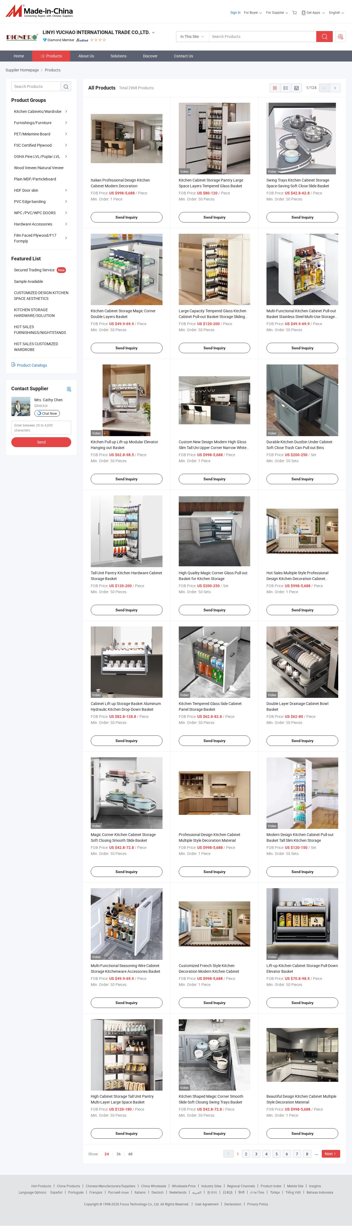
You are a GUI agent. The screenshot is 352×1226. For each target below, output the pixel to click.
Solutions (119, 55)
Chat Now (49, 413)
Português (76, 1192)
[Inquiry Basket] (295, 12)
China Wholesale (153, 1186)
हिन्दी (241, 1192)
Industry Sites (211, 1186)
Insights (315, 1186)
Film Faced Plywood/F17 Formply (35, 238)
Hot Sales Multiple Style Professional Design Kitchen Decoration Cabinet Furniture (297, 578)
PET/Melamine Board (32, 133)
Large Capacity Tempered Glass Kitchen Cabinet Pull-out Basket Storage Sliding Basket (212, 316)
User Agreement (207, 1204)
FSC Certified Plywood (33, 145)
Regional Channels (241, 1186)
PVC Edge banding (30, 201)
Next (329, 1153)
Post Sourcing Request (341, 36)
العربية (196, 1192)
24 (107, 1154)
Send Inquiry (127, 217)
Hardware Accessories (33, 224)
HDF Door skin (26, 190)
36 (118, 1154)
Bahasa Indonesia (320, 1192)
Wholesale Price (184, 1186)
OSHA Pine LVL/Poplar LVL (37, 156)
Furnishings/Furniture (32, 122)
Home (19, 55)
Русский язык (118, 1192)
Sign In (235, 12)
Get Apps (313, 12)
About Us (86, 55)
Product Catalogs (32, 365)
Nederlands (177, 1192)
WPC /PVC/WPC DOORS (35, 212)
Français (95, 1192)
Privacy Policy (257, 1204)
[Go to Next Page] (335, 88)
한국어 (212, 1192)
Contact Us (183, 55)
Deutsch (158, 1192)
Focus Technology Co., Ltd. (140, 1204)
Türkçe (275, 1192)
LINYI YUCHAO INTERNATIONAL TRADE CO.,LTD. (96, 32)
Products (54, 55)
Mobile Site (295, 1186)
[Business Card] (69, 388)
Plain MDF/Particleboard (35, 179)
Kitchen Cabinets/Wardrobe (37, 111)
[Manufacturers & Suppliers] (41, 10)
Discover (150, 55)
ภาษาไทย (257, 1192)
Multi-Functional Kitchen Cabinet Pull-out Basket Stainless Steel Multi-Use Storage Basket (301, 316)
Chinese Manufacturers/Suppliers (110, 1186)
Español (56, 1192)
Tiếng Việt (293, 1192)
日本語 (228, 1192)
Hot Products (41, 1186)
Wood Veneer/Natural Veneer (39, 167)
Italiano (140, 1192)
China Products (68, 1186)
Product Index (271, 1186)
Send (41, 442)
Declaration (232, 1204)
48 (130, 1154)
